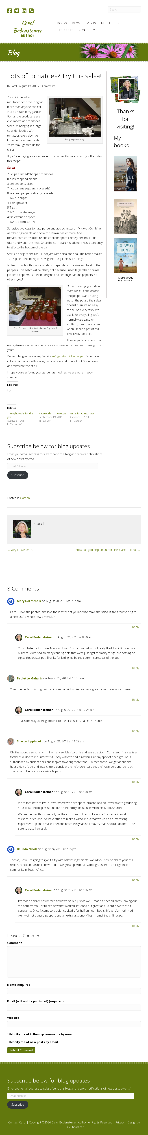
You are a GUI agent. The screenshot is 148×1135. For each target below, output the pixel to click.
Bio (118, 23)
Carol (14, 86)
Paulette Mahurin (30, 678)
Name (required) (19, 985)
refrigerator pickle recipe (67, 356)
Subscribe (17, 475)
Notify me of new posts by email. (34, 1042)
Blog (76, 23)
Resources (65, 30)
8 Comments (47, 86)
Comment (14, 943)
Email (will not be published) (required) (35, 1001)
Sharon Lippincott (30, 741)
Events (90, 23)
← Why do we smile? (20, 550)
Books (62, 23)
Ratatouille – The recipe (52, 413)
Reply (135, 627)
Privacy (119, 1122)
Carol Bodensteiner (39, 637)
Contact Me (88, 30)
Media (105, 23)
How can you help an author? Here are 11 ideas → (108, 550)
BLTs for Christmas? (82, 413)
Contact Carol (17, 1122)
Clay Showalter (74, 1127)
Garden (25, 498)
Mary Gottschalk (29, 601)
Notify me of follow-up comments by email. (42, 1034)
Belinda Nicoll (27, 849)
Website (13, 1018)
